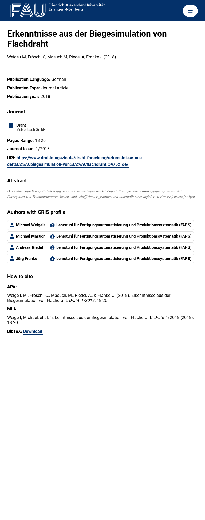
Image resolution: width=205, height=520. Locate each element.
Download (32, 331)
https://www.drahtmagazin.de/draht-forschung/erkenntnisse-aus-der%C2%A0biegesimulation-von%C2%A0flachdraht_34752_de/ (75, 161)
